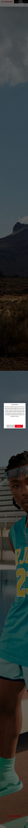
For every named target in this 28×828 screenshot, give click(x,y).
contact (17, 416)
